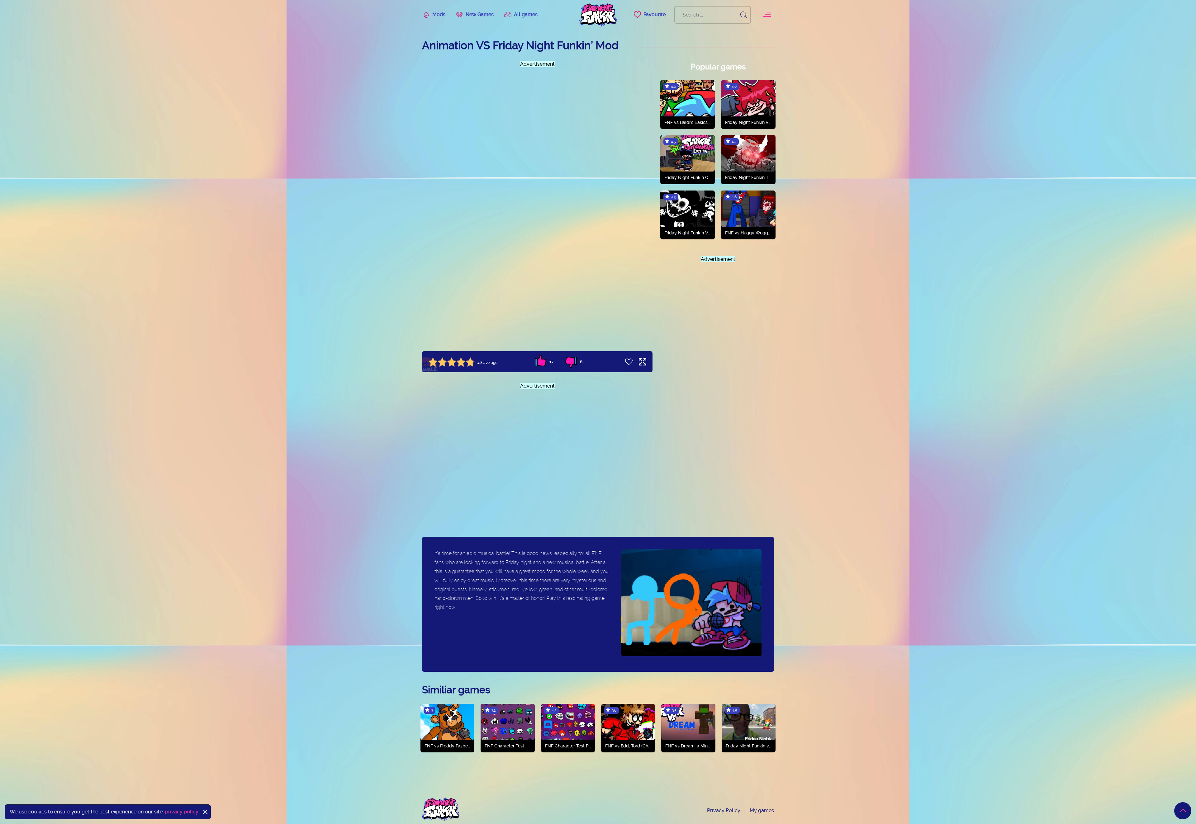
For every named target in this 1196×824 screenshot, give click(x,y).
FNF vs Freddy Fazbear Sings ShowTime (447, 745)
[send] (743, 15)
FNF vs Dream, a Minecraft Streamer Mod (688, 745)
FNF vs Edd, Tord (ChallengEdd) (628, 745)
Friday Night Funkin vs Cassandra (748, 122)
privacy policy (181, 812)
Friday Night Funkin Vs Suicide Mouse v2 (687, 232)
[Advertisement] (537, 131)
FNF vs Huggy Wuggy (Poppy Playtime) (748, 232)
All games (526, 14)
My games (762, 810)
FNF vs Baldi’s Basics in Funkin (687, 122)
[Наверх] (1182, 810)
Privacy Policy (723, 810)
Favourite (654, 14)
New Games (480, 14)
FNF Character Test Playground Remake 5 (568, 745)
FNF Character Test (504, 745)
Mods (438, 14)
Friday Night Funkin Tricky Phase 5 (748, 177)
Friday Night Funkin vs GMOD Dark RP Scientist (748, 745)
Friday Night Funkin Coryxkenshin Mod (687, 177)
